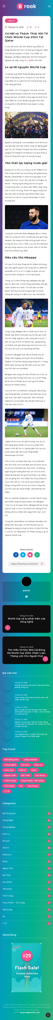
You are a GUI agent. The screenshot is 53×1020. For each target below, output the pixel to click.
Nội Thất (25, 775)
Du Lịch (25, 765)
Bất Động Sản (11, 759)
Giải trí (11, 21)
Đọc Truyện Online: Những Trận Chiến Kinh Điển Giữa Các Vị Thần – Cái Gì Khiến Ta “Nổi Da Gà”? (32, 712)
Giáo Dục (9, 770)
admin (26, 590)
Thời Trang (10, 780)
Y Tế (7, 791)
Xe (21, 786)
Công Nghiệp (30, 759)
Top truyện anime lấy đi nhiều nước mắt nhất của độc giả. (31, 698)
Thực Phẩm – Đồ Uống (13, 902)
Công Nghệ (10, 765)
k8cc (26, 60)
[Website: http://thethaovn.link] (26, 596)
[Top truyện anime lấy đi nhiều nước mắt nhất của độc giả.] (7, 698)
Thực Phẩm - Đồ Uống (32, 780)
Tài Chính (9, 786)
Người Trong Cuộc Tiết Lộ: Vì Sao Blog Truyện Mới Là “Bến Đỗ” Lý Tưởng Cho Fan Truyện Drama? (32, 724)
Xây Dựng (33, 786)
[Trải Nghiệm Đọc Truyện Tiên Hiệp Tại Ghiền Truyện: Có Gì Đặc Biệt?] (7, 735)
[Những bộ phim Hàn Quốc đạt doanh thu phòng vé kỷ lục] (7, 686)
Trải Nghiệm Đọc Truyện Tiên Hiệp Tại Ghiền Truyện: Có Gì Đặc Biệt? (31, 735)
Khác (33, 770)
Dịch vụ (38, 765)
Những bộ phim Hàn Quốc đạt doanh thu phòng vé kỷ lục (32, 686)
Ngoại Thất (10, 775)
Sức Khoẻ (40, 775)
